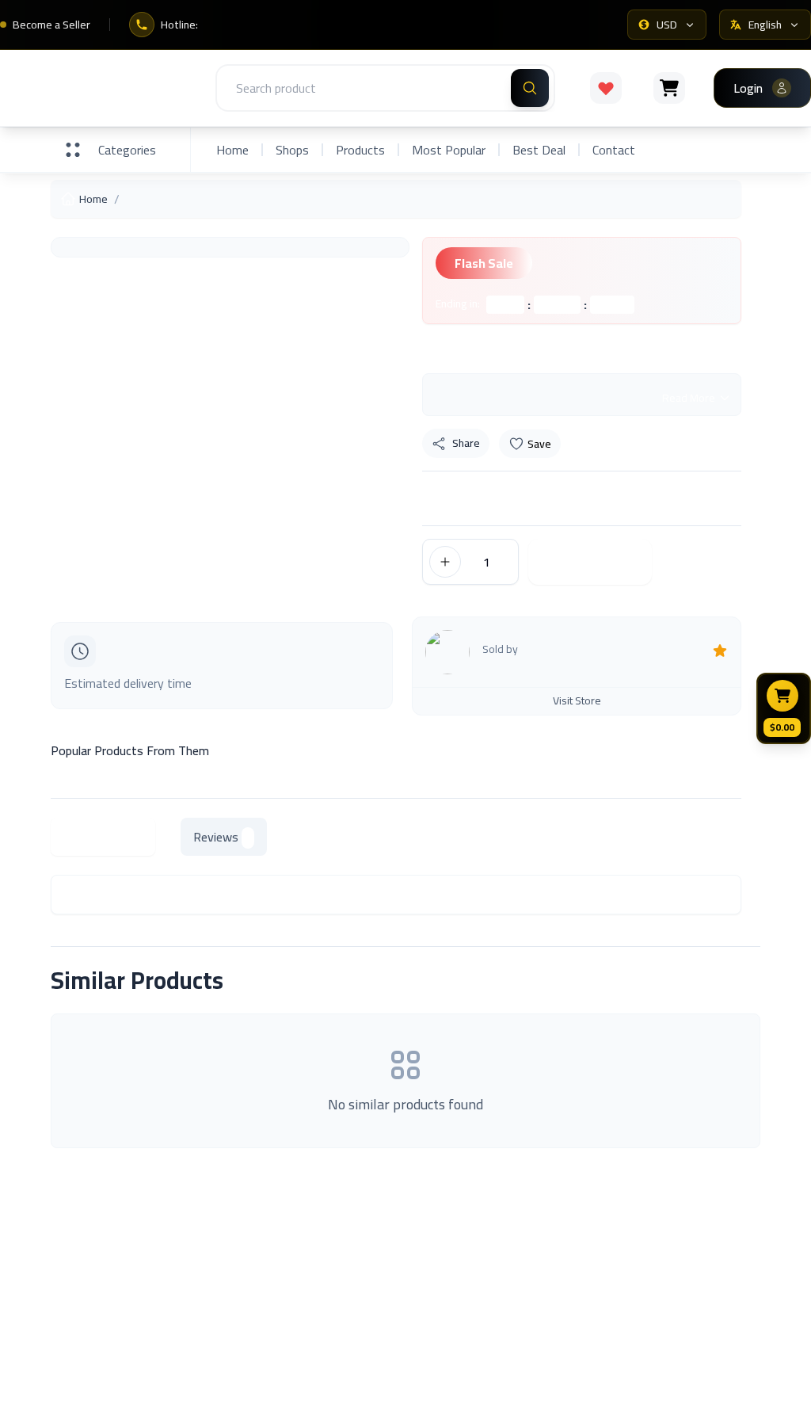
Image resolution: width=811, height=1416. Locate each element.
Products (360, 150)
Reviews (215, 837)
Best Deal (538, 150)
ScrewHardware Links (290, 1281)
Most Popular (448, 150)
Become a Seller (51, 24)
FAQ (608, 1257)
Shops (292, 150)
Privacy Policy (634, 1324)
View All (720, 980)
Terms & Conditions (649, 1291)
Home (232, 150)
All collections (451, 1272)
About (249, 1248)
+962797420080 (719, 1393)
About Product (103, 837)
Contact (613, 150)
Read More (688, 398)
